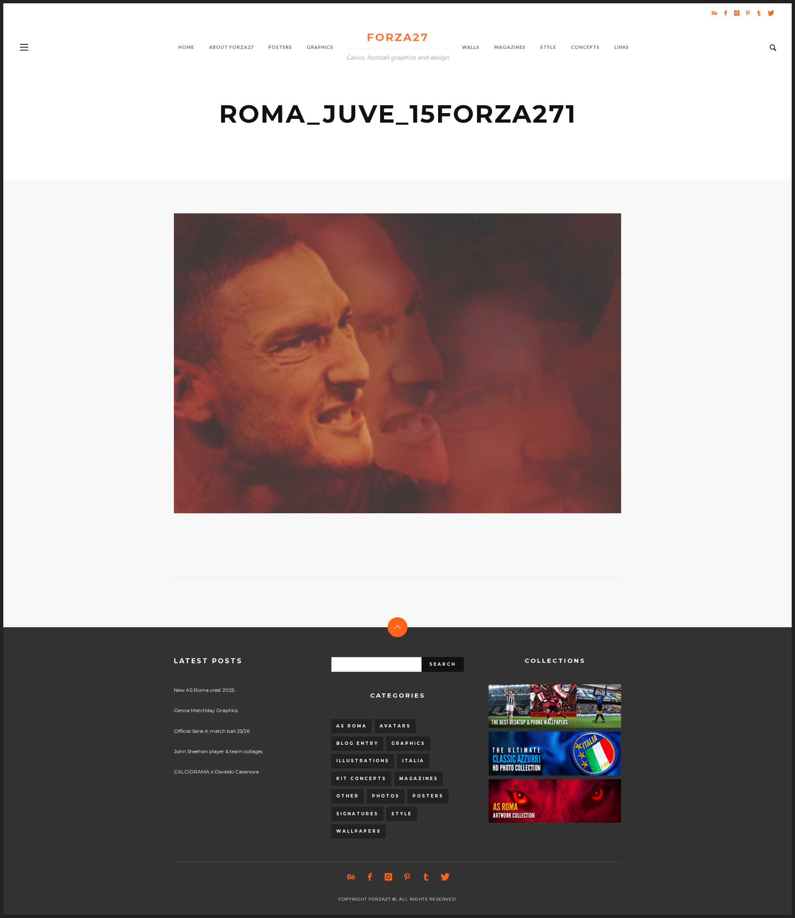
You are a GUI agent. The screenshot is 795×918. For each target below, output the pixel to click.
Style (401, 814)
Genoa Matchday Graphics (206, 710)
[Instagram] (737, 13)
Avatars (395, 726)
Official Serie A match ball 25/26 (212, 731)
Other (347, 796)
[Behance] (714, 13)
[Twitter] (770, 13)
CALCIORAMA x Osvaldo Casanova (216, 771)
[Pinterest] (748, 13)
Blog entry (357, 743)
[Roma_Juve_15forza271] (384, 363)
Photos (386, 796)
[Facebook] (725, 13)
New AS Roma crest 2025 (204, 690)
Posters (427, 796)
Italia (413, 760)
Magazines (418, 778)
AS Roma (351, 726)
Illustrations (362, 760)
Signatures (357, 814)
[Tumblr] (759, 13)
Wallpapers (358, 831)
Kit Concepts (361, 778)
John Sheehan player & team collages (218, 751)
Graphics (408, 743)
